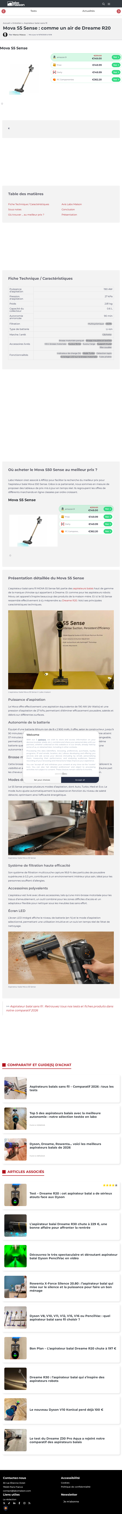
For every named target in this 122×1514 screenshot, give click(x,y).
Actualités (88, 11)
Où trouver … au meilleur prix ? (26, 214)
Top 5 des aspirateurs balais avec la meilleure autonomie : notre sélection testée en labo (65, 1115)
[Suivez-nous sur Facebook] (19, 1503)
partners (42, 739)
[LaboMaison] (15, 3)
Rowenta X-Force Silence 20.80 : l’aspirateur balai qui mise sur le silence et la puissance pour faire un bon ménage (71, 1287)
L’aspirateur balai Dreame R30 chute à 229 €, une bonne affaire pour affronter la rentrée (68, 1225)
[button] (102, 4)
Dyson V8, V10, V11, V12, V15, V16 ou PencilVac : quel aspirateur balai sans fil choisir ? (70, 1317)
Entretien (17, 23)
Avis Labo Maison (72, 204)
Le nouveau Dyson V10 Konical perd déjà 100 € (66, 1409)
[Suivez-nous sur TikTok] (9, 1503)
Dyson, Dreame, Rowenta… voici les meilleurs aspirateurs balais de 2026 (65, 1145)
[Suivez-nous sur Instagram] (24, 1503)
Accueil (6, 23)
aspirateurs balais (83, 588)
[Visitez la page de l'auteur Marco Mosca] (5, 36)
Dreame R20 (69, 600)
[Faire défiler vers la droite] (119, 11)
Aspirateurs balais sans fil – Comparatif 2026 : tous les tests (72, 1088)
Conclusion (68, 209)
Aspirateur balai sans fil (35, 23)
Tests (33, 11)
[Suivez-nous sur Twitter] (4, 1503)
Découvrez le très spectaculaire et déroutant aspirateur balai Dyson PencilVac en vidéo (74, 1256)
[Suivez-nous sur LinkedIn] (14, 1503)
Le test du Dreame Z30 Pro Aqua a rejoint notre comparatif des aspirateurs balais (67, 1440)
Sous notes (14, 209)
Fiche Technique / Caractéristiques (28, 204)
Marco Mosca (19, 34)
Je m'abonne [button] (71, 1501)
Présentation (69, 214)
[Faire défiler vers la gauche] (3, 11)
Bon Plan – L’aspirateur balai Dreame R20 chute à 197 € (73, 1348)
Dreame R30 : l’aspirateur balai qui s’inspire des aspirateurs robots (67, 1379)
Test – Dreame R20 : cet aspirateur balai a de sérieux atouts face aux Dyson (71, 1195)
